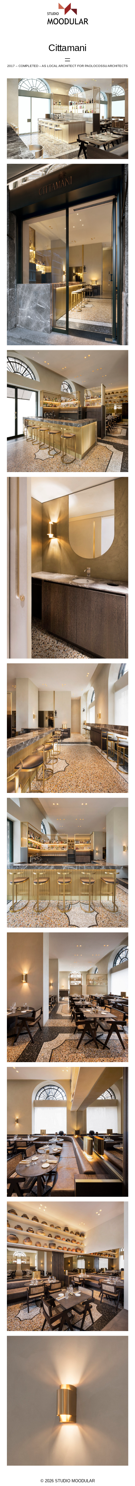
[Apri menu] (67, 60)
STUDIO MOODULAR (75, 1480)
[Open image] (67, 118)
